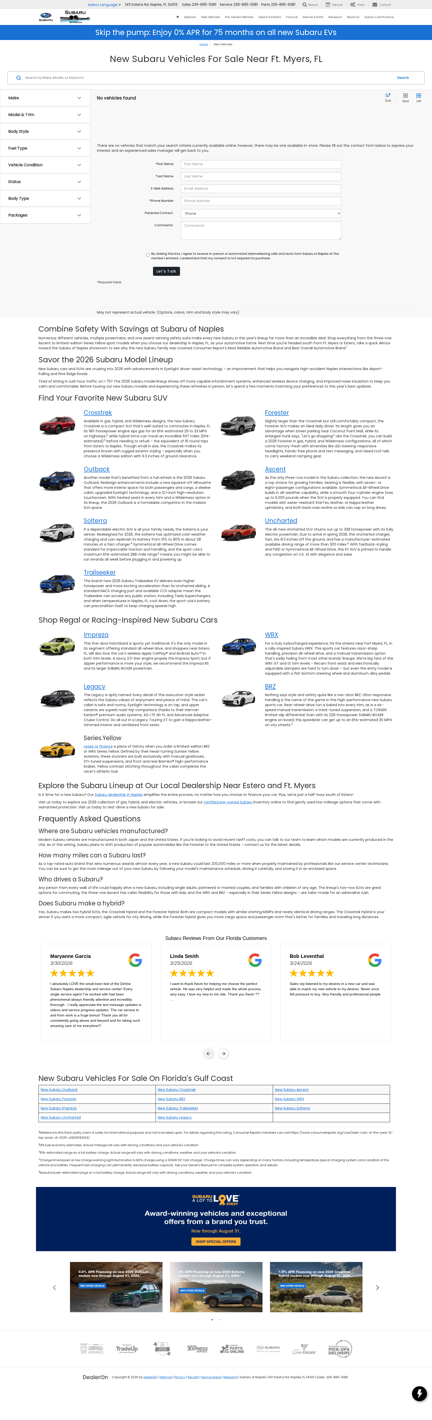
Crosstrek (98, 413)
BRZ (270, 686)
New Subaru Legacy (175, 1117)
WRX (271, 635)
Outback (97, 469)
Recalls (193, 1377)
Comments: (164, 225)
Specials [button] (190, 17)
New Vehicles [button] (210, 17)
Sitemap (166, 1377)
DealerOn (150, 1377)
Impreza (96, 635)
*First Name (165, 164)
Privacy (180, 1377)
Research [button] (335, 17)
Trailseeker (100, 572)
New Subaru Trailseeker (178, 1108)
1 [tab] (212, 1319)
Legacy (95, 686)
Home (204, 44)
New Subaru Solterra (292, 1108)
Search (403, 77)
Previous (54, 1287)
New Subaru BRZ (171, 1098)
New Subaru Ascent (292, 1089)
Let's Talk (166, 271)
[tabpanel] (116, 1287)
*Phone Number (161, 201)
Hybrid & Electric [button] (269, 17)
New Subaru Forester (58, 1098)
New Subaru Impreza (58, 1108)
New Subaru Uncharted (61, 1117)
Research (231, 1377)
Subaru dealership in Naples (118, 794)
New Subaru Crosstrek (177, 1089)
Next (378, 1287)
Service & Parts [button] (313, 17)
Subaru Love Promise (379, 17)
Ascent (275, 469)
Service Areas (211, 1377)
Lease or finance (98, 746)
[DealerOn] (95, 1376)
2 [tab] (219, 1319)
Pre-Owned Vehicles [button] (239, 17)
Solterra (95, 521)
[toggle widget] (419, 1393)
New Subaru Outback (59, 1089)
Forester (277, 413)
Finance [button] (292, 17)
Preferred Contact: (159, 213)
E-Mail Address (162, 188)
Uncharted (281, 521)
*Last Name (165, 176)
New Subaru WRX (289, 1098)
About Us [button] (353, 17)
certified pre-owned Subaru (228, 802)
